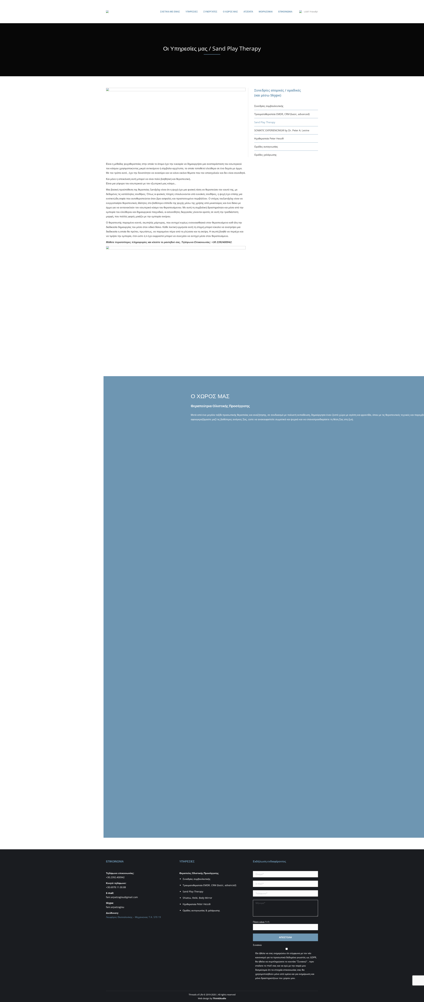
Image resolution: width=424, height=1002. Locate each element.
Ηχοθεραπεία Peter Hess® (269, 138)
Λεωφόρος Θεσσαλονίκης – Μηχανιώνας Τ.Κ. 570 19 (133, 917)
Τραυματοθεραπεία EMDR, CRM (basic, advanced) (282, 114)
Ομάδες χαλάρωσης (265, 154)
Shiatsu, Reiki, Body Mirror (197, 897)
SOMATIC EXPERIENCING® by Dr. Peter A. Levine (281, 130)
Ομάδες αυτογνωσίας (266, 146)
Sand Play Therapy (264, 122)
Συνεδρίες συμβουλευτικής (268, 106)
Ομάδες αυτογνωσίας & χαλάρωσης (201, 910)
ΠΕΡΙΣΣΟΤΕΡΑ (343, 351)
